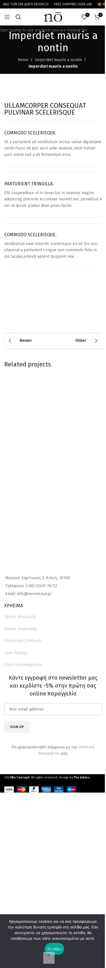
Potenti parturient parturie (37, 391)
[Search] (18, 17)
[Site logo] (53, 16)
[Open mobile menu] (7, 17)
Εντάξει (54, 948)
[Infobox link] (53, 144)
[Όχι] (49, 958)
